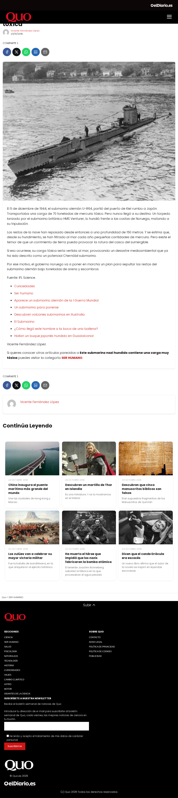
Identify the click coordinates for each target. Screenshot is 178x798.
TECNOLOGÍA (11, 661)
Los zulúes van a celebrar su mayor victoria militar (30, 556)
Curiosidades (24, 286)
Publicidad (95, 656)
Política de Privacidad (102, 647)
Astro (7, 684)
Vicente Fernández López (25, 30)
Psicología (10, 651)
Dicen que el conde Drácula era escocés (143, 556)
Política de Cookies (100, 651)
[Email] (45, 52)
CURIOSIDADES (12, 670)
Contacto (94, 637)
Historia (9, 665)
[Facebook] (7, 52)
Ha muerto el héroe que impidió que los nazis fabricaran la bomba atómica (88, 558)
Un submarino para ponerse (36, 307)
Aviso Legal (95, 642)
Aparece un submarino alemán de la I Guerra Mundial (56, 300)
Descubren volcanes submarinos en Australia (49, 314)
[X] (16, 52)
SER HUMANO (11, 642)
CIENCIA (8, 637)
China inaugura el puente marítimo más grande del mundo (28, 489)
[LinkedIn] (35, 52)
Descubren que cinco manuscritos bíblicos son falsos (141, 489)
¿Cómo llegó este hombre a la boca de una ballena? (56, 329)
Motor (8, 689)
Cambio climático (14, 679)
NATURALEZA (11, 656)
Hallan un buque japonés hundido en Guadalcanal (54, 336)
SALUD (7, 647)
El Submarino (24, 321)
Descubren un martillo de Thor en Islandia (88, 487)
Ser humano (23, 293)
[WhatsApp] (26, 52)
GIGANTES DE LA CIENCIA (17, 693)
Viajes (7, 675)
